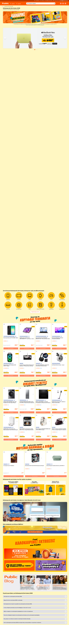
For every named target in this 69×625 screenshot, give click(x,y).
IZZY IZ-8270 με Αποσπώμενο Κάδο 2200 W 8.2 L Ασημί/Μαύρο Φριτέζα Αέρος (26, 429)
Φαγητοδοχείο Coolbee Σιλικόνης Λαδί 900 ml (55, 465)
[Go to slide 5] (36, 49)
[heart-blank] (61, 3)
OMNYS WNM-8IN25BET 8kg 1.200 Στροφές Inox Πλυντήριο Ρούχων (9, 402)
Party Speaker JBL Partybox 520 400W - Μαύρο (9, 365)
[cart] (65, 3)
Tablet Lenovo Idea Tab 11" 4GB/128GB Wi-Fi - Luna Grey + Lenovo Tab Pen (27, 338)
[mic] (54, 3)
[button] (64, 0)
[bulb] (16, 4)
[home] (5, 4)
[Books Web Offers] (13, 488)
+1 (61, 336)
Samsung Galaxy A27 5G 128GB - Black (10, 337)
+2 (15, 336)
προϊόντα (13, 3)
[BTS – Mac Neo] (35, 38)
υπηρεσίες (19, 3)
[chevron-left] (5, 38)
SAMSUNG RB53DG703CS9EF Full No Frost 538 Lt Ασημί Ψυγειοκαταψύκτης (27, 402)
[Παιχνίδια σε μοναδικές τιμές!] (34, 488)
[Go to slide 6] (37, 49)
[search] (27, 3)
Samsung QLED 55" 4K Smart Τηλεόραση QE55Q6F (57, 338)
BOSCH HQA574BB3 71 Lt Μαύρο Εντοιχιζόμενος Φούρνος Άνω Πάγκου (43, 402)
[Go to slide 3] (34, 49)
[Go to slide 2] (33, 49)
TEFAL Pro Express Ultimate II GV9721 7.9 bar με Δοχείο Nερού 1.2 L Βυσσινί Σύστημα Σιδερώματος (59, 429)
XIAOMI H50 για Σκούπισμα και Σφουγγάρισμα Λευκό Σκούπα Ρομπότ (10, 429)
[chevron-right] (65, 38)
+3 (14, 400)
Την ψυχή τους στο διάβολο (8, 465)
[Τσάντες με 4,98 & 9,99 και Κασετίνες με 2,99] (55, 488)
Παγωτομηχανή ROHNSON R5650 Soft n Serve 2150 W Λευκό (43, 429)
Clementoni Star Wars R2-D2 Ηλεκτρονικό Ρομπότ (34, 465)
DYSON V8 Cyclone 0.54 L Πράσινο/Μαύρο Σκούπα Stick (58, 402)
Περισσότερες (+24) (35, 311)
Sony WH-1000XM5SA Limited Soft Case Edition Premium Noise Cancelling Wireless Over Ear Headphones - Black (42, 365)
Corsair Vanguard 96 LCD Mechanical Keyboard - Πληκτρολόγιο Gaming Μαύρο (27, 365)
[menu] (11, 4)
